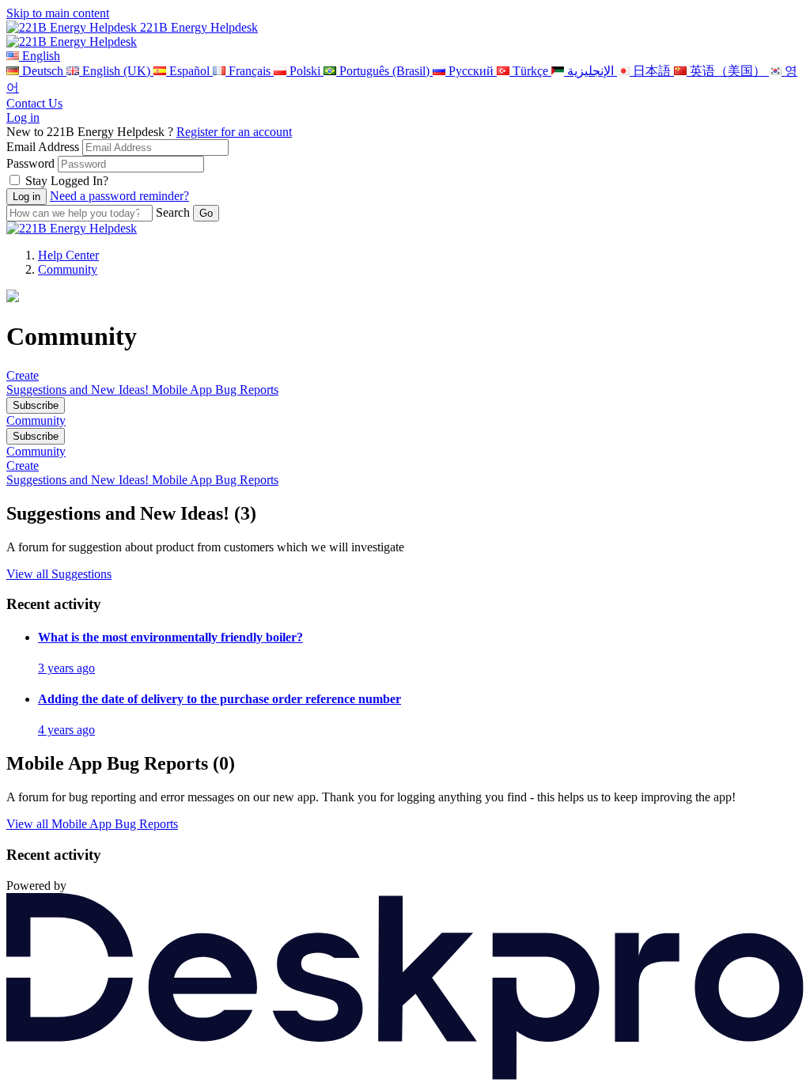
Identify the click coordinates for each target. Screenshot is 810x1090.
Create (22, 375)
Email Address (42, 146)
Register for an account (234, 131)
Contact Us (34, 103)
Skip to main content (57, 13)
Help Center (68, 255)
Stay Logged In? (66, 180)
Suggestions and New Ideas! (79, 389)
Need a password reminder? (119, 195)
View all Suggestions (59, 574)
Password (30, 163)
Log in (23, 117)
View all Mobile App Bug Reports (92, 824)
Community (67, 269)
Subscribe (36, 405)
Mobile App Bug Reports (215, 389)
